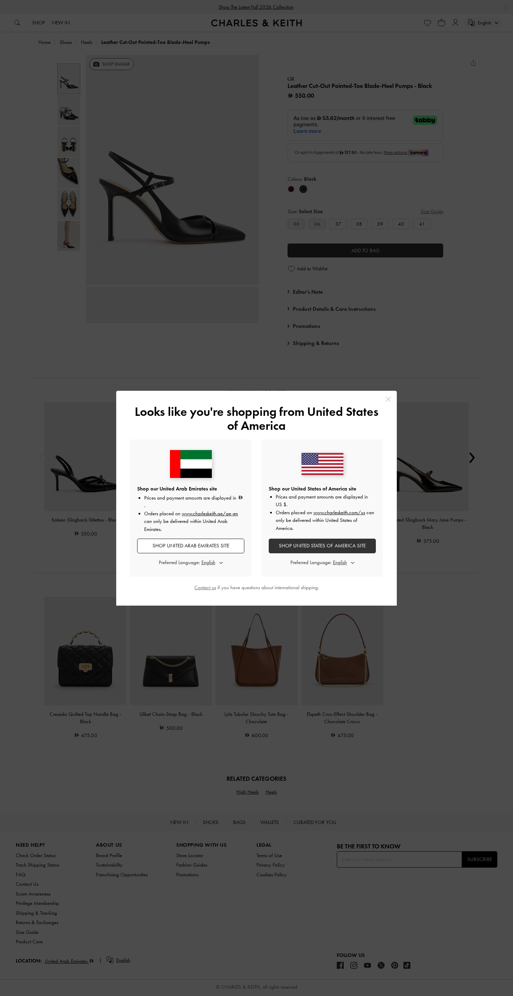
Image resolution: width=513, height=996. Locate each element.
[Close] (388, 399)
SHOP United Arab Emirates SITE (191, 545)
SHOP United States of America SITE (322, 545)
